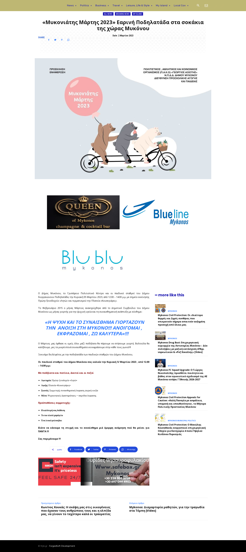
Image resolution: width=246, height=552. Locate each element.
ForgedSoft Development (62, 546)
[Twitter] (55, 40)
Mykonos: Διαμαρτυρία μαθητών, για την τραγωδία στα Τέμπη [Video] (166, 509)
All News (108, 14)
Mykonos (172, 311)
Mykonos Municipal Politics (182, 421)
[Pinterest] (62, 40)
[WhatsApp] (68, 40)
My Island (137, 14)
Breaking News (122, 14)
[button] (198, 5)
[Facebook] (49, 40)
